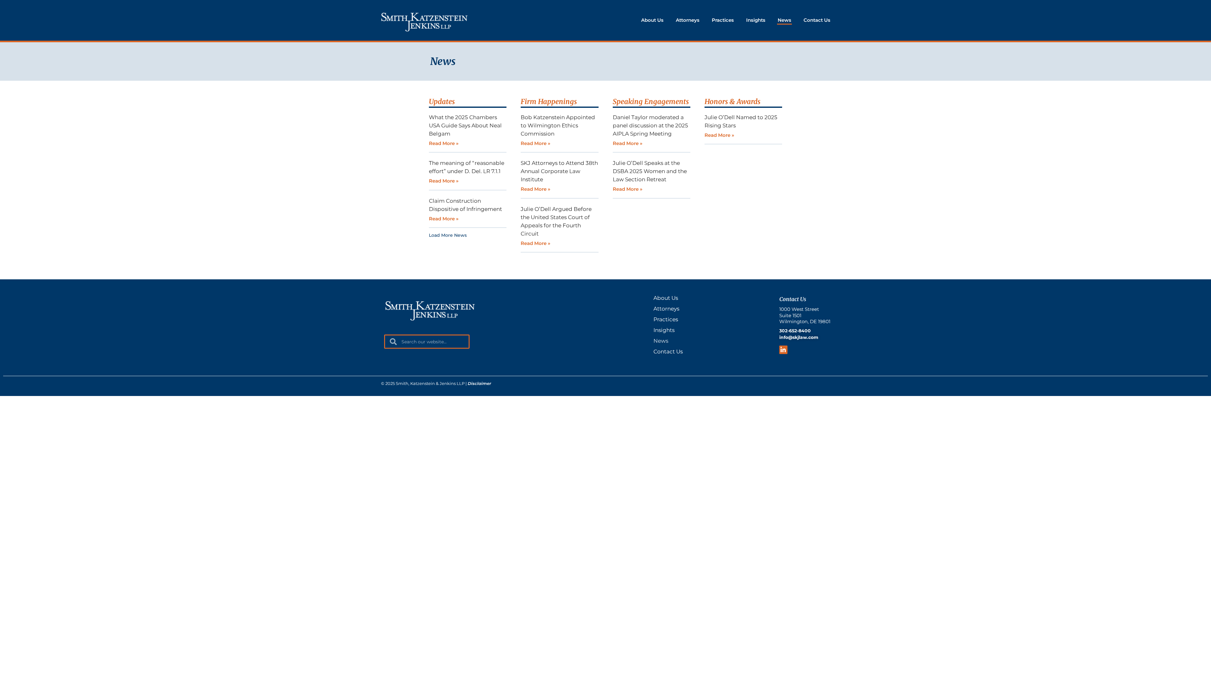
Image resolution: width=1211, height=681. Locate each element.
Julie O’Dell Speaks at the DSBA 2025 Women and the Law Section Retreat (650, 171)
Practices (723, 20)
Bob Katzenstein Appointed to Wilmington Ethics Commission (558, 125)
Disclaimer (479, 383)
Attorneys (687, 20)
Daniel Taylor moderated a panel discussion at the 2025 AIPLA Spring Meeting (650, 125)
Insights (755, 20)
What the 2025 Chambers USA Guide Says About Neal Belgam (465, 125)
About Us (652, 20)
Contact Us (817, 20)
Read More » (444, 143)
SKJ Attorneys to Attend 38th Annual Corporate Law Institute (559, 171)
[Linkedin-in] (783, 350)
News (784, 20)
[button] (448, 236)
